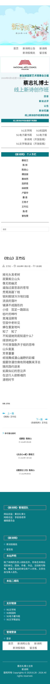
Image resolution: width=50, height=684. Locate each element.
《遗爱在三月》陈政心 (25, 470)
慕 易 (25, 197)
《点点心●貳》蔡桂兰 (25, 454)
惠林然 (25, 179)
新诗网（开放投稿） (36, 139)
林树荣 (25, 188)
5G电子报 (41, 135)
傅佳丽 (25, 174)
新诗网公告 (29, 48)
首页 (15, 48)
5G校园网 (41, 130)
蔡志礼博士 (36, 83)
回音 (46, 96)
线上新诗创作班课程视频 (37, 115)
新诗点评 (44, 101)
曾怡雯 (25, 216)
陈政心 (25, 169)
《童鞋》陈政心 (25, 438)
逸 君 (25, 211)
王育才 (25, 202)
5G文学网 (26, 130)
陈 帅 (25, 165)
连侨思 (25, 183)
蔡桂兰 (25, 160)
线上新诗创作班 (31, 90)
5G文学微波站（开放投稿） (31, 143)
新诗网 (43, 48)
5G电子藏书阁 (24, 135)
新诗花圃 (44, 110)
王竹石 (25, 206)
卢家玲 (25, 193)
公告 (46, 106)
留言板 (43, 53)
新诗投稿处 (29, 53)
